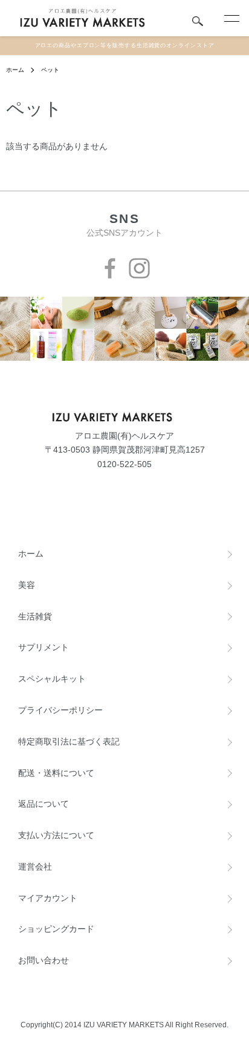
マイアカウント (47, 898)
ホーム (15, 69)
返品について (43, 804)
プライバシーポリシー (60, 710)
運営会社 (35, 866)
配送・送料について (56, 773)
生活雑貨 (35, 616)
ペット (50, 69)
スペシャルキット (52, 678)
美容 (26, 585)
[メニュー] (231, 18)
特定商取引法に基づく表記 (69, 741)
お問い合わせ (43, 960)
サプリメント (43, 647)
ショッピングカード (56, 929)
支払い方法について (56, 835)
